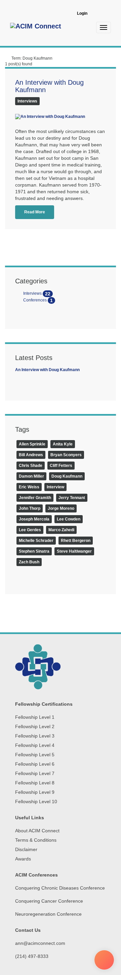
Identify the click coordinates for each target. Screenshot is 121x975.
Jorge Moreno (61, 508)
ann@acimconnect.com (40, 943)
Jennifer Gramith (35, 497)
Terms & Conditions (35, 840)
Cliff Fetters (61, 465)
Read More (34, 212)
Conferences (37, 300)
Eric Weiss (29, 487)
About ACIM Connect (37, 830)
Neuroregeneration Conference (48, 914)
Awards (23, 858)
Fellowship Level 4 (34, 745)
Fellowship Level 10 (36, 801)
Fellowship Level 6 (34, 764)
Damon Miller (31, 476)
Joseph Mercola (34, 519)
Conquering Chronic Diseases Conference (60, 888)
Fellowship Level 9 (34, 792)
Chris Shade (30, 465)
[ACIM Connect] (35, 27)
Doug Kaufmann (66, 476)
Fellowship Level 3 (34, 736)
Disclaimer (26, 849)
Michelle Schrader (36, 540)
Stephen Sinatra (34, 551)
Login (82, 13)
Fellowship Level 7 (34, 773)
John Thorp (29, 508)
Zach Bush (29, 562)
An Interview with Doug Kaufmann (47, 369)
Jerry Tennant (71, 497)
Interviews (27, 101)
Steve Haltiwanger (74, 551)
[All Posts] (7, 58)
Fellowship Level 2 (34, 726)
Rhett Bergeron (75, 540)
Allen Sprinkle (32, 444)
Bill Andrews (31, 454)
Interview (55, 487)
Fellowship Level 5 (34, 754)
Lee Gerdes (30, 530)
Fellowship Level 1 (34, 717)
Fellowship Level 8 (34, 782)
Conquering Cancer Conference (49, 901)
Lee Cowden (68, 519)
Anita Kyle (63, 444)
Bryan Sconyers (66, 454)
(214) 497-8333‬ (31, 956)
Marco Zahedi (61, 530)
